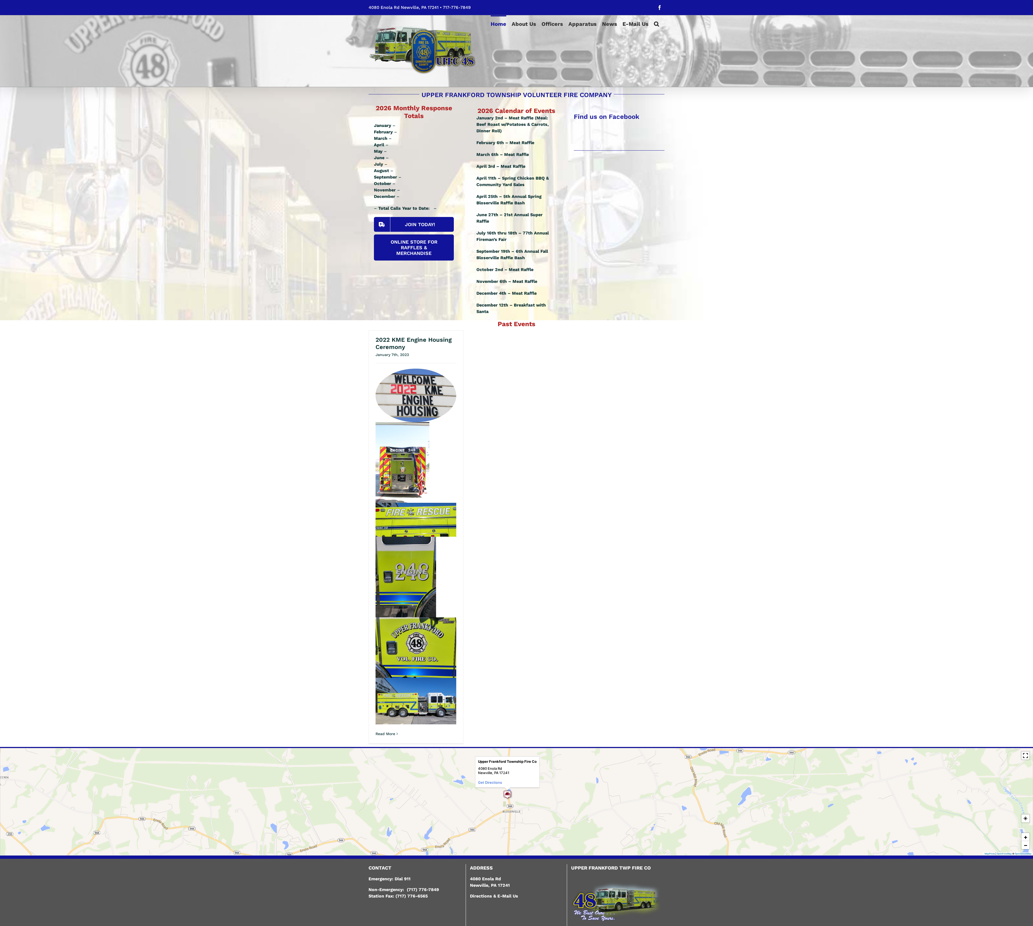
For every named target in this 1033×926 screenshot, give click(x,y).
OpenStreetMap (1023, 853)
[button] (656, 23)
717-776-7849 (457, 7)
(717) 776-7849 (423, 889)
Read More (385, 734)
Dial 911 (403, 878)
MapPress (990, 853)
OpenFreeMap (1004, 853)
